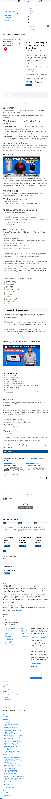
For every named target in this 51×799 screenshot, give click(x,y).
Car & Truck (11, 1)
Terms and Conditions (10, 644)
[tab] (20, 494)
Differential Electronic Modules (13, 730)
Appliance (9, 34)
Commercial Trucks (10, 784)
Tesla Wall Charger (10, 752)
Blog (6, 635)
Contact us (7, 18)
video (5, 51)
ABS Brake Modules (10, 721)
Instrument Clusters (10, 738)
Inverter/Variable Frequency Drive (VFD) (15, 776)
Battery (7, 725)
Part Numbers (32, 103)
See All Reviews (8, 460)
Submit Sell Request (35, 648)
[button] (45, 458)
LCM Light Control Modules (12, 740)
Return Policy (8, 641)
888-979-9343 (15, 11)
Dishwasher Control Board (19, 34)
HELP (31, 13)
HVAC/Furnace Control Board (12, 757)
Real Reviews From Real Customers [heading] (14, 458)
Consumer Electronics (10, 786)
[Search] (48, 26)
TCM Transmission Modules (12, 751)
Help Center (24, 628)
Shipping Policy (9, 638)
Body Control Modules (11, 727)
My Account (24, 635)
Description (6, 103)
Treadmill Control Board (11, 773)
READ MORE (19, 610)
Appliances (32, 7)
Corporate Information (11, 628)
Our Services (8, 630)
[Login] (32, 28)
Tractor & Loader (9, 787)
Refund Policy (8, 642)
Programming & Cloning (11, 746)
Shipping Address (9, 20)
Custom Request (9, 22)
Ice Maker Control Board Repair (13, 759)
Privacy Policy (8, 636)
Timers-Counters (9, 781)
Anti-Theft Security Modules (12, 724)
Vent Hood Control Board (11, 764)
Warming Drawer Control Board (13, 765)
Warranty (23, 103)
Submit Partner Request (36, 663)
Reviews (7, 631)
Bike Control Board (10, 768)
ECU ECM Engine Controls (12, 733)
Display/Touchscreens (10, 732)
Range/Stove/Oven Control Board (13, 760)
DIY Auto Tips (24, 636)
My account (6, 714)
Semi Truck (33, 1)
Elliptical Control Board (11, 770)
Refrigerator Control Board (12, 762)
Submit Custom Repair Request (38, 637)
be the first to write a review (25, 507)
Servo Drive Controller (11, 779)
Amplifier (7, 722)
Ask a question (44, 50)
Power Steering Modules (11, 744)
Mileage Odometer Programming (13, 741)
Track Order (8, 15)
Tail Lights (7, 749)
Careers (7, 633)
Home (4, 34)
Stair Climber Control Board (12, 771)
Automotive (33, 5)
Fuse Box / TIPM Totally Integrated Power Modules (18, 737)
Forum (22, 633)
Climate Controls (9, 729)
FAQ (22, 631)
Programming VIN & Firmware (12, 748)
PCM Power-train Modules (11, 743)
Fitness (31, 8)
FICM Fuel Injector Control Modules (14, 735)
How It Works (8, 17)
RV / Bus (22, 1)
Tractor (44, 1)
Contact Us (5, 696)
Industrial (32, 10)
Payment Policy (9, 639)
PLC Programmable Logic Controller (14, 778)
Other (31, 11)
